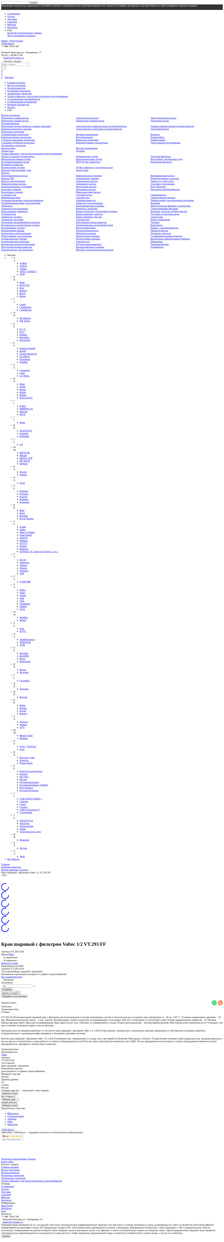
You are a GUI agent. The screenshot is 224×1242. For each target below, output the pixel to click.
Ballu (22, 282)
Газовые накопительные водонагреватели (172, 126)
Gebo (22, 373)
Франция (24, 840)
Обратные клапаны (86, 233)
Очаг (22, 749)
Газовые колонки (16, 82)
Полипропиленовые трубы (15, 162)
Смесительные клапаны (163, 197)
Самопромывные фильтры (164, 208)
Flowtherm (25, 359)
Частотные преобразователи (165, 189)
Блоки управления (160, 219)
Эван (22, 856)
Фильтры (155, 203)
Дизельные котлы (160, 120)
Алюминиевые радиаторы (14, 134)
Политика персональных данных (24, 33)
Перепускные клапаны (88, 236)
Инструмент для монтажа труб (166, 159)
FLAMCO (25, 356)
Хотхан (23, 848)
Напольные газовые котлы (15, 118)
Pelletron (24, 491)
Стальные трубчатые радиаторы (17, 142)
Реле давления (158, 186)
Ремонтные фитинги (161, 162)
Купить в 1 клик (9, 993)
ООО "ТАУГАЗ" (28, 746)
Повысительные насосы (13, 184)
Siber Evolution (27, 532)
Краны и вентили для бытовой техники (96, 211)
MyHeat (23, 463)
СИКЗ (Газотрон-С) (30, 809)
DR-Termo (25, 321)
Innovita (23, 411)
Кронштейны (157, 137)
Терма (23, 829)
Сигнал (23, 807)
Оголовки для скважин (163, 184)
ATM (22, 274)
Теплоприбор (26, 826)
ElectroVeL (25, 340)
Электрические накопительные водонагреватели (101, 126)
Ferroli (23, 351)
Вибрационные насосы (163, 175)
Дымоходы (6, 206)
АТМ (22, 645)
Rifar (22, 510)
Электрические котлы (87, 118)
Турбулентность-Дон (30, 831)
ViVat (22, 609)
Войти (4, 41)
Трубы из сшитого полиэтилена (17, 156)
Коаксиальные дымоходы (14, 211)
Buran (22, 296)
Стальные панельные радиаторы (18, 140)
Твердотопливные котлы (163, 118)
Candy (23, 304)
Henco (23, 389)
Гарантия (12, 22)
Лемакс (23, 724)
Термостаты (7, 151)
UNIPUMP (25, 581)
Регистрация (16, 41)
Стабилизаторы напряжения (22, 102)
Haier (22, 384)
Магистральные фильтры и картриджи (171, 206)
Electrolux (24, 337)
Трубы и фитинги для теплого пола (94, 167)
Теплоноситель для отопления (17, 250)
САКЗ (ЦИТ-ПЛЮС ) (31, 798)
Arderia (23, 263)
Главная (5, 864)
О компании (13, 13)
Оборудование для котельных (16, 236)
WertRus (24, 617)
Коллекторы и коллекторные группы (20, 225)
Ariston (23, 268)
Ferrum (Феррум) (28, 354)
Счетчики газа (8, 195)
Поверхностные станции (89, 175)
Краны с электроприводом (164, 228)
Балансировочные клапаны (90, 206)
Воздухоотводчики (86, 228)
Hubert (23, 395)
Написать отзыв (9, 963)
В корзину (7, 989)
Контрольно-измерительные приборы (170, 239)
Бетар (22, 658)
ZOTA (23, 631)
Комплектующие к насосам (165, 178)
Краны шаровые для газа (89, 217)
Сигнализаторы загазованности (23, 99)
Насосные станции (11, 189)
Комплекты (156, 225)
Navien (23, 472)
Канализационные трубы (89, 159)
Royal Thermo (27, 518)
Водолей (24, 672)
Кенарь (23, 708)
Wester (23, 620)
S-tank (23, 527)
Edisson (23, 334)
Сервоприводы (158, 195)
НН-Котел (6, 1208)
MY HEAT (25, 461)
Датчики (80, 151)
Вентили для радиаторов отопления (94, 250)
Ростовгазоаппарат (29, 782)
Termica (23, 565)
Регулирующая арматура (88, 244)
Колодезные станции (12, 192)
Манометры (157, 241)
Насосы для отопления (13, 181)
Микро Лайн (26, 735)
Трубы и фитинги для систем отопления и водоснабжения (37, 96)
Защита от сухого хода (162, 181)
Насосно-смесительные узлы (16, 170)
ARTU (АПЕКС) (28, 271)
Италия (23, 697)
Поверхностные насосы (88, 192)
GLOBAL (25, 376)
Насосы (11, 107)
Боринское (25, 661)
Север (23, 804)
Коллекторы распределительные (18, 244)
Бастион (24, 653)
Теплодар (24, 823)
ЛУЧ (22, 727)
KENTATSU (26, 430)
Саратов (24, 801)
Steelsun (24, 540)
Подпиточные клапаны (88, 239)
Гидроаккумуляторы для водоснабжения (22, 200)
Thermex (24, 571)
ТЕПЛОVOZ (26, 820)
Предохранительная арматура (16, 247)
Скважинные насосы (87, 181)
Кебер (23, 705)
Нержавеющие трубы (87, 156)
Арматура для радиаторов (89, 203)
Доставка (12, 19)
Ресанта (24, 774)
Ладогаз (24, 722)
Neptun (23, 474)
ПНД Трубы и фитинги (88, 162)
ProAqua (24, 494)
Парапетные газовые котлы (90, 120)
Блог (3, 1211)
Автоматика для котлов (19, 93)
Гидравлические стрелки (14, 239)
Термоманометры (160, 244)
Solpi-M (23, 538)
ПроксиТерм (26, 763)
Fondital (23, 362)
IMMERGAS (26, 408)
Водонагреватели (16, 88)
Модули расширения (86, 148)
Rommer (24, 516)
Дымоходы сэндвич (11, 217)
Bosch (23, 293)
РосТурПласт (26, 787)
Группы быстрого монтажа (15, 241)
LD (21, 444)
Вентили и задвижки (87, 208)
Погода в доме (27, 757)
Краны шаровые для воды (89, 214)
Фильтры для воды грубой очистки (169, 211)
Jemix (22, 422)
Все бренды (13, 859)
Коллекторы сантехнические (16, 233)
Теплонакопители (160, 129)
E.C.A (23, 329)
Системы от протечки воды (165, 214)
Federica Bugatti (27, 348)
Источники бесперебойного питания (20, 222)
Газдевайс (25, 680)
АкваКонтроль (27, 639)
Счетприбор (26, 812)
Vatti (22, 598)
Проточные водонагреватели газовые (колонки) (26, 126)
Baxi (22, 288)
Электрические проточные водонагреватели (99, 129)
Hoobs (23, 392)
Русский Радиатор (29, 790)
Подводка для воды (161, 233)
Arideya (23, 266)
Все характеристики (11, 977)
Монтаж (11, 24)
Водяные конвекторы (87, 134)
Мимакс (24, 738)
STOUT (24, 543)
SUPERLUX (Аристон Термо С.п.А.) (39, 551)
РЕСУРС (24, 776)
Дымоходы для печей (12, 219)
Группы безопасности (87, 230)
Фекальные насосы (86, 189)
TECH (23, 560)
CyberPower (26, 310)
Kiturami (24, 433)
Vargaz (23, 595)
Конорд (23, 713)
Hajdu (22, 387)
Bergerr (23, 290)
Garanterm (25, 370)
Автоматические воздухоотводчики (94, 225)
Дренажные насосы (86, 184)
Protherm (24, 499)
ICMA (23, 406)
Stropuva (24, 549)
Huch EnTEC (26, 398)
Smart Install (26, 535)
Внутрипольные (84, 137)
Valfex (23, 590)
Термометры (157, 247)
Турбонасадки (8, 214)
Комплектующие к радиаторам (92, 142)
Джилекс (24, 689)
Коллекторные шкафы (12, 230)
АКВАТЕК (25, 642)
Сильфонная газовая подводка (166, 236)
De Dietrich (25, 318)
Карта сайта (7, 1161)
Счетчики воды (84, 195)
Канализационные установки (16, 186)
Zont (22, 628)
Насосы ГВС (7, 178)
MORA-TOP (26, 458)
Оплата (11, 16)
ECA (22, 332)
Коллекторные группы (13, 167)
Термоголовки (158, 140)
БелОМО (24, 656)
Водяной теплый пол (18, 104)
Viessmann (25, 603)
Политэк (24, 760)
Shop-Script (7, 1205)
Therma (23, 568)
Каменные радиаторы (87, 140)
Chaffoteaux (25, 307)
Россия (23, 779)
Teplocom (24, 562)
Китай (23, 711)
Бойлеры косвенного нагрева (16, 129)
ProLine (23, 496)
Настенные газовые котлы (14, 120)
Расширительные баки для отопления (20, 203)
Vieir (22, 601)
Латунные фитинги (161, 156)
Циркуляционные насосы (14, 175)
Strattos (23, 546)
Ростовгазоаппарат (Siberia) (34, 785)
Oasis (22, 483)
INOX (23, 414)
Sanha (22, 529)
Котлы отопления (16, 85)
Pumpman (24, 502)
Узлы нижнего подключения (165, 142)
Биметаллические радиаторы (16, 137)
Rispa (22, 513)
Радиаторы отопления (18, 91)
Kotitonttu (24, 436)
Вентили (155, 134)
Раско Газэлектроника (31, 771)
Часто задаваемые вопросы (21, 35)
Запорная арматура (86, 200)
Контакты (12, 27)
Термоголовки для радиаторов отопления (172, 200)
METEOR (25, 452)
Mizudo (23, 455)
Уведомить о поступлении (14, 996)
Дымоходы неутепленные (14, 208)
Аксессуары (82, 170)
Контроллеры (8, 148)
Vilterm (23, 606)
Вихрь (23, 669)
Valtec (22, 592)
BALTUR (24, 285)
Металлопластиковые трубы (16, 159)
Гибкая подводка (159, 230)
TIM (22, 573)
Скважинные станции (87, 178)
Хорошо (6, 1236)
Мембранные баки (10, 197)
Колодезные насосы (86, 186)
